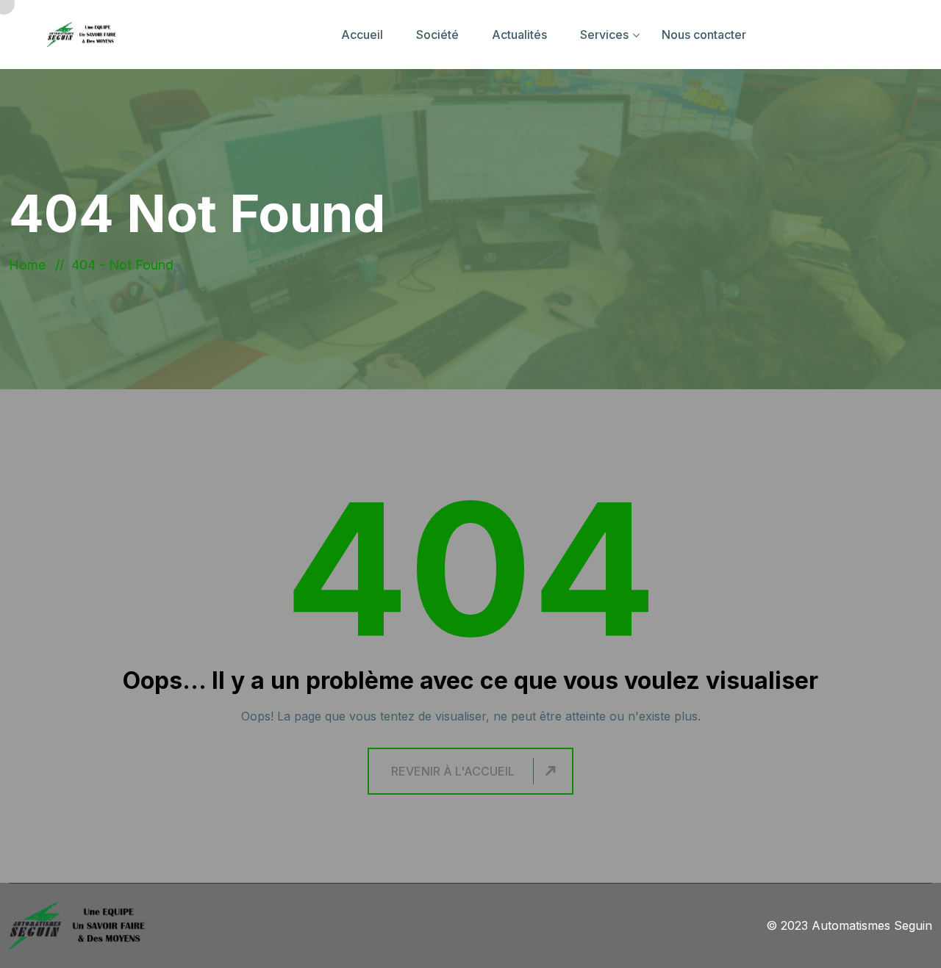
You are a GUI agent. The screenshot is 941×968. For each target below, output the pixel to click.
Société (437, 34)
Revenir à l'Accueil (453, 771)
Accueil (362, 34)
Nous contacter (704, 34)
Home (31, 264)
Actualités (519, 34)
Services (604, 34)
